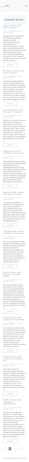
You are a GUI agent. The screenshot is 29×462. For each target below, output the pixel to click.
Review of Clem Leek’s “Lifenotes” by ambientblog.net (12, 402)
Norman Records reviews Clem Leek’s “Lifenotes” (13, 193)
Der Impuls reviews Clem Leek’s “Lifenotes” (13, 72)
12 (21, 449)
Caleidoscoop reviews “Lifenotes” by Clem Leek (13, 152)
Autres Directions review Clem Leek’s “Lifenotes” (13, 111)
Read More (12, 64)
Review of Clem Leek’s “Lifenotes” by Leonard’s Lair (13, 359)
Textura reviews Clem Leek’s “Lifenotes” (12, 27)
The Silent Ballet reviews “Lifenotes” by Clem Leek (13, 232)
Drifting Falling (8, 32)
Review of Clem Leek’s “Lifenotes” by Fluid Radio (13, 319)
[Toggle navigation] (26, 6)
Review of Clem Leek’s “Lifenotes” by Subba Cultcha (12, 274)
